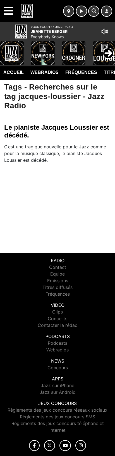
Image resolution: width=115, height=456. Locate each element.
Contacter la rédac (57, 325)
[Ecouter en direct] (81, 11)
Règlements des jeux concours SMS (57, 416)
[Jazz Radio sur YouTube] (65, 445)
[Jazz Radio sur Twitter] (49, 445)
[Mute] (104, 31)
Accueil (13, 72)
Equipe (57, 274)
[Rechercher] (93, 11)
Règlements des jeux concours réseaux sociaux (57, 410)
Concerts (57, 318)
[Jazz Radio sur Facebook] (34, 445)
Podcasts (57, 343)
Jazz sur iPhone (57, 385)
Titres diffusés (57, 287)
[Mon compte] (106, 11)
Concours (57, 367)
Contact (57, 267)
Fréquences (81, 72)
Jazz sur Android (58, 392)
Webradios (44, 72)
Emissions (57, 280)
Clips (57, 312)
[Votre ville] (68, 11)
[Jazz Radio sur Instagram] (80, 445)
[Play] (7, 49)
